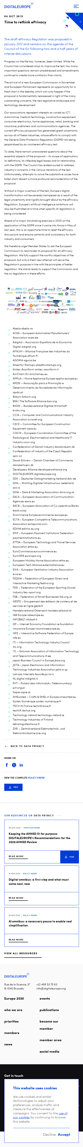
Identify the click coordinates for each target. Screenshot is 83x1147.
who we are (13, 1010)
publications (49, 1010)
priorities (11, 1021)
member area (51, 1040)
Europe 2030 (14, 998)
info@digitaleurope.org (51, 988)
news (8, 1044)
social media (49, 1051)
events (45, 998)
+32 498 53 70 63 (46, 984)
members (11, 1033)
